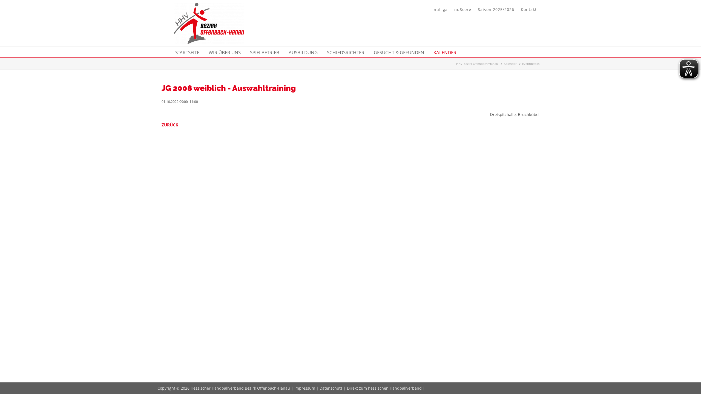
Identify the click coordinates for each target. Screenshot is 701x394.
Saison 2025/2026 (496, 9)
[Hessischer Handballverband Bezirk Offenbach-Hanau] (209, 42)
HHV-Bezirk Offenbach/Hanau (477, 64)
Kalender (510, 64)
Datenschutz (331, 388)
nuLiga (441, 9)
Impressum (304, 388)
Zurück (170, 125)
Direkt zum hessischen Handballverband (384, 388)
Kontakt (529, 9)
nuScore (462, 9)
